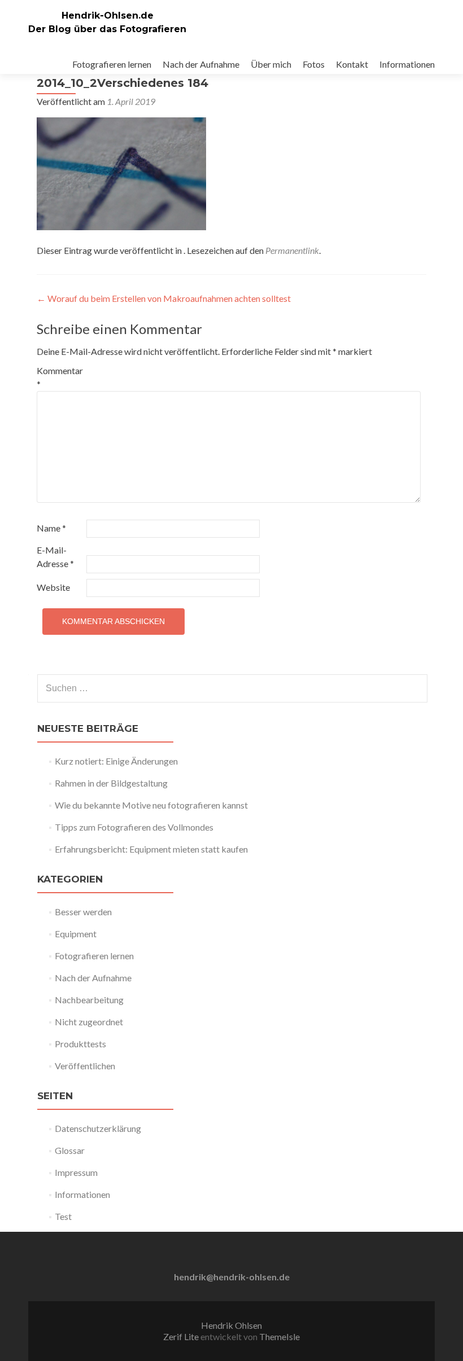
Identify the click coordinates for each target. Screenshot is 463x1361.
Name (51, 528)
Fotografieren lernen (111, 64)
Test (63, 1216)
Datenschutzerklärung (98, 1128)
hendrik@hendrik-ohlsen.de (232, 1276)
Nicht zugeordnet (89, 1021)
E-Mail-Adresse (55, 557)
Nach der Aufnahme (201, 64)
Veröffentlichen (85, 1065)
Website (53, 587)
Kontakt (352, 64)
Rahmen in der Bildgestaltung (111, 783)
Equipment (76, 933)
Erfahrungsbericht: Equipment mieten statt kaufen (151, 849)
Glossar (70, 1150)
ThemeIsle (279, 1336)
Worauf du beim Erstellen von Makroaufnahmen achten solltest (164, 298)
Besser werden (83, 911)
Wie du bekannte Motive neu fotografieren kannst (151, 805)
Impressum (76, 1172)
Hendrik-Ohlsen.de (108, 15)
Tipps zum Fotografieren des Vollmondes (134, 827)
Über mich (271, 64)
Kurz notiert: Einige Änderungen (116, 761)
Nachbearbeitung (89, 999)
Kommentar (60, 377)
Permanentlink (292, 250)
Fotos (314, 64)
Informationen (407, 64)
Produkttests (80, 1043)
